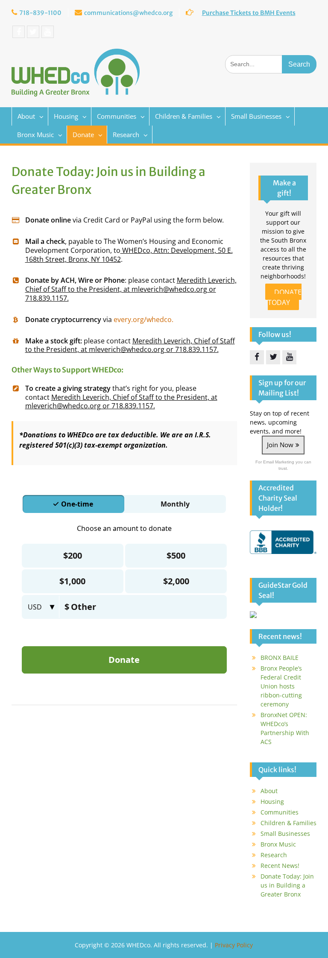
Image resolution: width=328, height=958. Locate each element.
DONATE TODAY (285, 297)
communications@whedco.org (128, 13)
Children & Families (183, 116)
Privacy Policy (234, 945)
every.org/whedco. (143, 319)
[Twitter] (33, 32)
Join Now (280, 444)
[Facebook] (18, 32)
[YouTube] (47, 32)
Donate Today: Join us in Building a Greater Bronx (287, 885)
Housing (66, 116)
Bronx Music (35, 134)
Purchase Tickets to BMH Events (249, 13)
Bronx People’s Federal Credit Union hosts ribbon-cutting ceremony (281, 686)
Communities (116, 116)
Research (126, 134)
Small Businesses (256, 116)
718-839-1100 (40, 13)
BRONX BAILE (280, 657)
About (26, 116)
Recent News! (280, 865)
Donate (83, 134)
